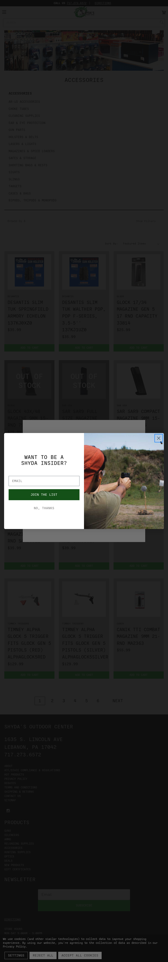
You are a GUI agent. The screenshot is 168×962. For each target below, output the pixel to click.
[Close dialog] (158, 438)
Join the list (44, 495)
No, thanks (44, 508)
